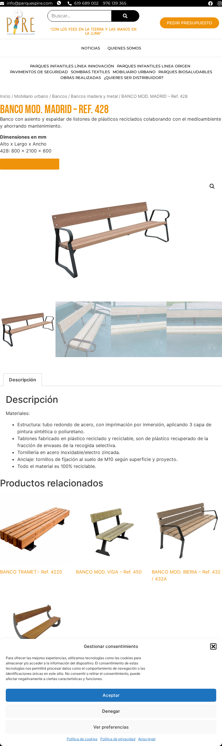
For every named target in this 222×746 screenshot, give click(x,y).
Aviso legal (147, 739)
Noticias (90, 48)
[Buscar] (125, 15)
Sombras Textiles (90, 71)
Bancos (59, 96)
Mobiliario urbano (134, 71)
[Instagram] (219, 3)
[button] (213, 646)
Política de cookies (82, 739)
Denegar (111, 711)
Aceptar (111, 695)
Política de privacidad (117, 739)
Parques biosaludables (185, 71)
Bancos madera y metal (94, 96)
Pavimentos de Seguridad (39, 71)
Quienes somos (124, 48)
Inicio (5, 96)
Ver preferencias (111, 727)
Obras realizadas (80, 77)
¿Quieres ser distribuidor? (133, 77)
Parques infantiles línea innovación (72, 66)
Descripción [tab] (22, 380)
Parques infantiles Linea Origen (153, 66)
